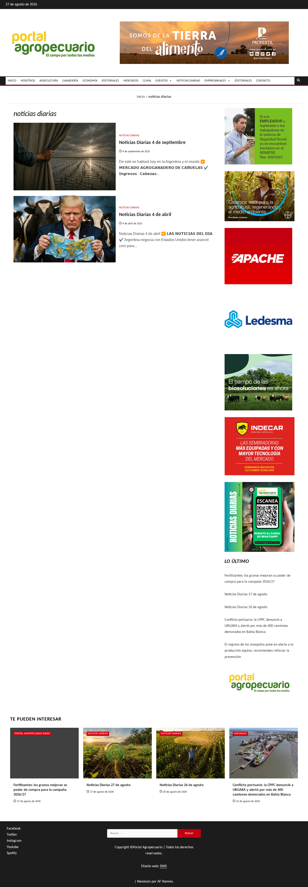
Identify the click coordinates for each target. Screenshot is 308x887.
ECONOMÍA (90, 80)
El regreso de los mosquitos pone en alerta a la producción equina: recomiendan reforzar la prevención (259, 651)
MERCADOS (130, 80)
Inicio (141, 97)
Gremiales (240, 733)
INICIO (12, 80)
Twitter (12, 835)
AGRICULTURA (48, 80)
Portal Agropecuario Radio (32, 733)
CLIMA (147, 80)
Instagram (14, 841)
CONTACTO (263, 80)
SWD (163, 866)
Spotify (12, 853)
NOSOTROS (28, 80)
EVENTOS (162, 80)
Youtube (12, 847)
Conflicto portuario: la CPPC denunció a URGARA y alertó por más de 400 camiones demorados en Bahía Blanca (256, 626)
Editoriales (243, 80)
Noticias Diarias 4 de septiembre (152, 142)
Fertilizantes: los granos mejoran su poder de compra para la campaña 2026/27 (40, 789)
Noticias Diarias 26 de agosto (246, 607)
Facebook (14, 828)
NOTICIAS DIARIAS (188, 80)
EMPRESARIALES (215, 80)
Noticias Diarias (129, 135)
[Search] (298, 80)
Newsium (144, 881)
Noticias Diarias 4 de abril (145, 214)
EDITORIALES (110, 80)
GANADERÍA (70, 80)
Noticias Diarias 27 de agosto (246, 594)
